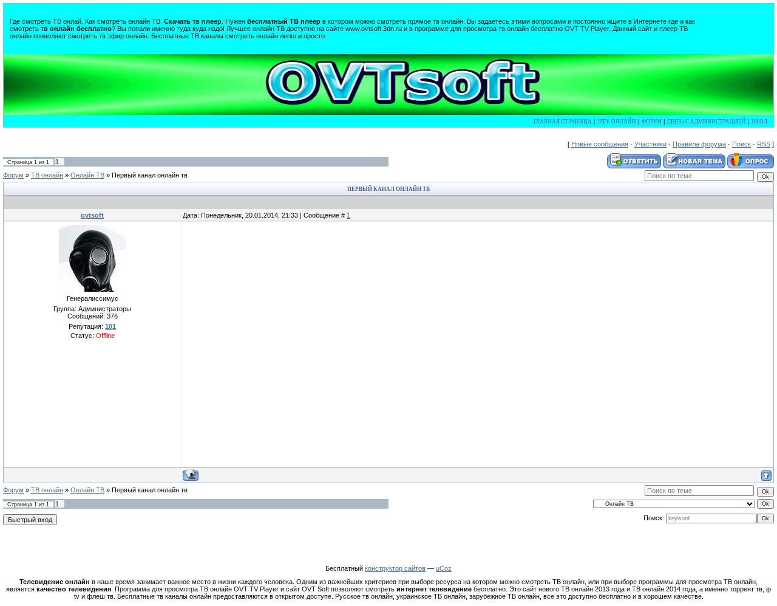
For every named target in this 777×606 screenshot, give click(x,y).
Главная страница (563, 122)
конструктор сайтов (395, 568)
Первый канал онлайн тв (150, 175)
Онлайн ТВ (87, 175)
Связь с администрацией (706, 122)
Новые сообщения (599, 144)
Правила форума (699, 144)
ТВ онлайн (47, 175)
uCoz (444, 568)
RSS (763, 144)
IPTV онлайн (616, 122)
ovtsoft (92, 215)
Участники (650, 144)
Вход (759, 122)
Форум (652, 122)
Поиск (741, 144)
